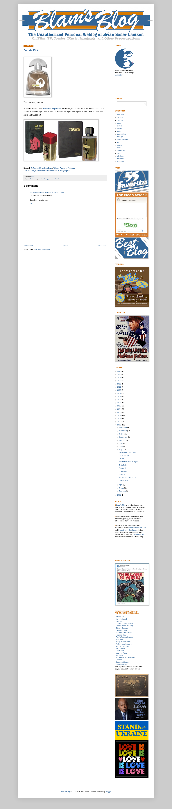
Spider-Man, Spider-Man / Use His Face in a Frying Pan (48, 171)
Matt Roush (120, 651)
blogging (120, 120)
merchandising (43, 179)
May (121, 450)
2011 (119, 419)
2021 (119, 387)
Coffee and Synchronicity (41, 168)
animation (120, 115)
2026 (119, 371)
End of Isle (123, 465)
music (119, 148)
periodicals (121, 151)
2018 (119, 396)
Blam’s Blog (121, 505)
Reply (32, 203)
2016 (119, 403)
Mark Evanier (121, 648)
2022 (119, 384)
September (123, 437)
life (118, 142)
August (122, 440)
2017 (119, 400)
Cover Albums (124, 456)
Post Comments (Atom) (41, 249)
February (122, 491)
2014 (119, 409)
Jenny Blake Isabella (123, 642)
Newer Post (28, 246)
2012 (119, 415)
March (121, 488)
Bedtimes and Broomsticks (128, 452)
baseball (120, 117)
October (122, 434)
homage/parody (122, 139)
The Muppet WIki (139, 534)
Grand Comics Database (137, 528)
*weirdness (33, 179)
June (121, 447)
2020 (119, 390)
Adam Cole (120, 617)
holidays (120, 137)
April (121, 485)
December (123, 428)
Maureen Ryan (121, 653)
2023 (119, 381)
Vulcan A (122, 474)
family (119, 131)
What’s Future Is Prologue (64, 168)
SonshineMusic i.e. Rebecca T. (41, 192)
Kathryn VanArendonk (124, 644)
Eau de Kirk (123, 468)
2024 (119, 378)
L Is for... (122, 459)
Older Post (102, 246)
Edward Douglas (122, 628)
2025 (119, 374)
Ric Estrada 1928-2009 (127, 478)
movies (119, 145)
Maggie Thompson (123, 646)
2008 (119, 495)
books (119, 123)
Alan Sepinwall (121, 619)
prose (119, 153)
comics (119, 126)
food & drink (121, 134)
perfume (51, 179)
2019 (119, 393)
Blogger (108, 792)
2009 (119, 425)
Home (65, 246)
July (121, 443)
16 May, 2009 (59, 192)
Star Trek (58, 179)
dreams (119, 129)
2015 (119, 406)
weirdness (120, 159)
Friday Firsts (123, 481)
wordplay (120, 162)
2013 (119, 412)
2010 (119, 422)
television (120, 156)
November (123, 431)
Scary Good (123, 471)
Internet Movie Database (127, 530)
